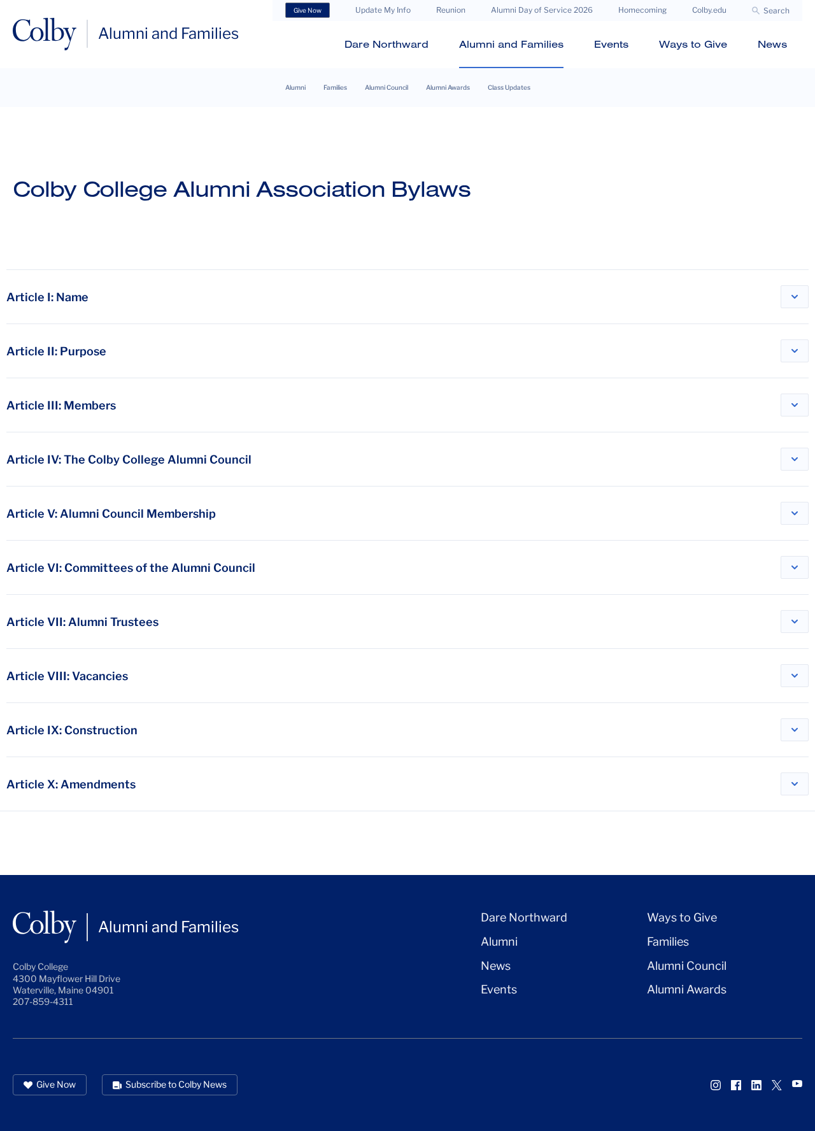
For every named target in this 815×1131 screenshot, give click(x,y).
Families (335, 87)
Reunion (450, 10)
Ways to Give (693, 44)
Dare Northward (386, 44)
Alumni (295, 87)
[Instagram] (716, 1085)
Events (611, 44)
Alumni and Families (511, 44)
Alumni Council (386, 87)
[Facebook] (736, 1085)
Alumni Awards (448, 87)
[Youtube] (797, 1083)
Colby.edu (709, 10)
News (772, 44)
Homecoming (642, 10)
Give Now (308, 10)
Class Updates (509, 87)
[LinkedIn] (756, 1085)
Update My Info (383, 10)
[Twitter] (777, 1085)
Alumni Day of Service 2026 (542, 10)
